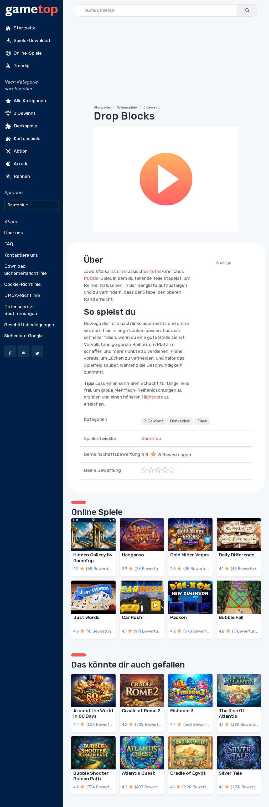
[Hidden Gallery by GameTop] (93, 534)
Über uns (13, 232)
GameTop (151, 438)
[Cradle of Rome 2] (142, 690)
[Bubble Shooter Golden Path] (93, 752)
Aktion (20, 150)
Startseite (24, 27)
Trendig (21, 65)
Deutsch (16, 205)
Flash (202, 421)
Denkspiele (25, 125)
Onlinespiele (127, 107)
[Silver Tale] (239, 752)
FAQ (8, 243)
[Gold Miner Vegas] (190, 534)
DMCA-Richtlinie (22, 295)
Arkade (21, 163)
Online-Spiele (27, 53)
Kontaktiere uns (21, 255)
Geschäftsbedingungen (29, 324)
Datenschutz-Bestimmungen (20, 310)
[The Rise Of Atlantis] (239, 690)
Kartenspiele (26, 138)
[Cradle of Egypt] (190, 752)
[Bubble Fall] (239, 597)
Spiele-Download (31, 40)
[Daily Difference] (239, 534)
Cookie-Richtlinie (22, 284)
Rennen (21, 176)
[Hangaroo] (142, 534)
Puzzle (91, 278)
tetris (156, 271)
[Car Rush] (142, 597)
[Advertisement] (166, 62)
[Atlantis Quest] (142, 752)
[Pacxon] (190, 597)
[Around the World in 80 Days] (93, 690)
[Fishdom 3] (190, 690)
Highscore (152, 397)
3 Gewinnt (24, 113)
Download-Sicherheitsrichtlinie (25, 269)
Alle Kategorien (29, 100)
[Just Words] (93, 597)
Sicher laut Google (23, 335)
